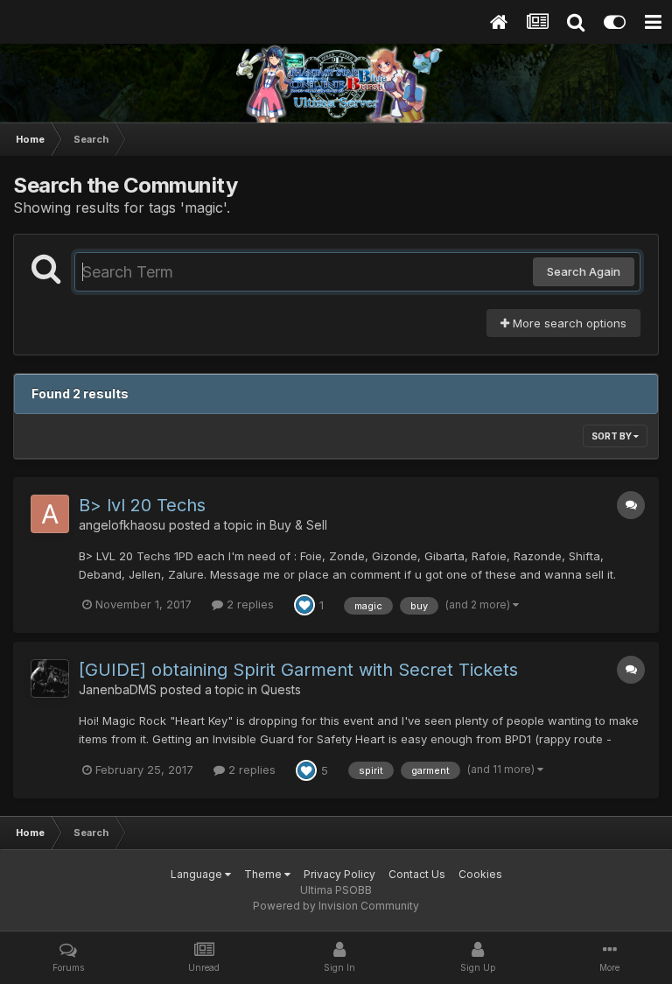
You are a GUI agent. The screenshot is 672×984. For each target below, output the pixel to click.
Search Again (583, 271)
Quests (281, 689)
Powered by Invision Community (336, 905)
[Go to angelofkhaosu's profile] (50, 514)
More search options (567, 323)
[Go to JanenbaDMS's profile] (50, 678)
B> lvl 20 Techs (142, 505)
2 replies (248, 604)
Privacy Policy (339, 874)
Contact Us (416, 874)
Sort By (613, 436)
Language (198, 874)
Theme (264, 874)
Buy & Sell (298, 524)
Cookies (480, 874)
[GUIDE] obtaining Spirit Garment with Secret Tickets (298, 669)
